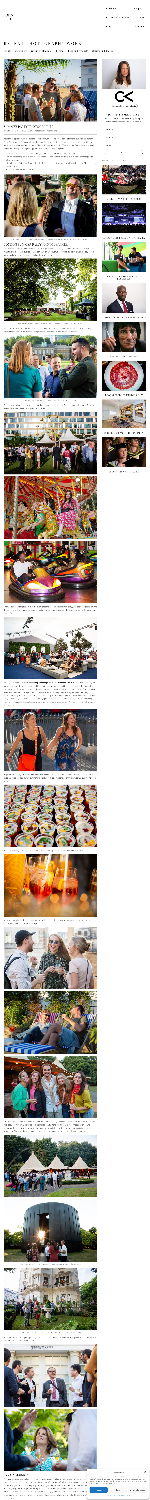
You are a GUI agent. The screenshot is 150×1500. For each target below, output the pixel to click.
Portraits (61, 51)
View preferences (137, 1490)
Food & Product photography (124, 395)
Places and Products (117, 17)
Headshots (48, 51)
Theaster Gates (75, 1264)
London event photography (123, 199)
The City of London (73, 610)
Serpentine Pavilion (48, 1264)
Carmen (9, 130)
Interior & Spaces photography (124, 432)
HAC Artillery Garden (29, 328)
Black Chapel (63, 1264)
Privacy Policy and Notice (122, 1495)
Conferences (20, 51)
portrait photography (124, 356)
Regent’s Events (23, 323)
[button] (145, 1472)
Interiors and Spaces (102, 51)
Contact (139, 26)
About (140, 17)
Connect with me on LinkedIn (124, 106)
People (138, 8)
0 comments (52, 130)
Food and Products (78, 51)
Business (111, 8)
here (17, 705)
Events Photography (36, 130)
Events (7, 51)
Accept (99, 1490)
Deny (118, 1490)
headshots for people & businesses (124, 317)
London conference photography (124, 237)
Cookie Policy (109, 1495)
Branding (35, 51)
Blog (108, 26)
